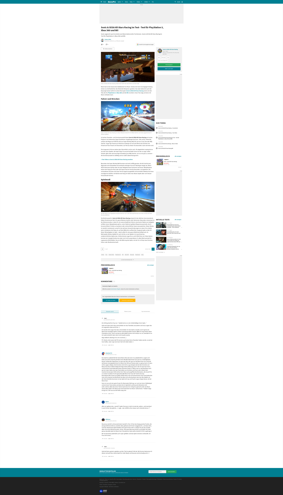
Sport (159, 57)
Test (106, 254)
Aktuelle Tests (163, 220)
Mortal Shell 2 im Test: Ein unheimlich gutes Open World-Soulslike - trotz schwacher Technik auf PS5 (174, 226)
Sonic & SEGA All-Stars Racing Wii (165, 148)
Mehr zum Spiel (169, 68)
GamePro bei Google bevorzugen (146, 44)
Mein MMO (111, 482)
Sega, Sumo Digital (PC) (163, 60)
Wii (127, 93)
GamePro (106, 482)
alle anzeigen (150, 265)
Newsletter (139, 479)
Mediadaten (159, 479)
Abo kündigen (119, 479)
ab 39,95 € (111, 272)
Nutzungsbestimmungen (152, 479)
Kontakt (144, 479)
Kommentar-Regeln (115, 289)
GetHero (116, 482)
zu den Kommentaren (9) (126, 259)
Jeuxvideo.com (122, 482)
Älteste (127, 311)
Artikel (102, 254)
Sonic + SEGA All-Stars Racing (115, 270)
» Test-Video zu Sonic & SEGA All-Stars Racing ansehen (117, 159)
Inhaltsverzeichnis (108, 48)
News (126, 2)
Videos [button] (138, 2)
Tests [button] (131, 2)
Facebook (105, 484)
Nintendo (132, 254)
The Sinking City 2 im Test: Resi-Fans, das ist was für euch (173, 232)
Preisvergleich (108, 265)
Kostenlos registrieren (127, 300)
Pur (153, 2)
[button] (103, 2)
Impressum (101, 479)
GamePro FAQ (113, 479)
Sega (168, 57)
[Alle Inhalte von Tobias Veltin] (102, 40)
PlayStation (137, 254)
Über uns (107, 479)
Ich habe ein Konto (110, 300)
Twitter (100, 484)
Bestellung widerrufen (127, 479)
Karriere (134, 479)
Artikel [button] (146, 2)
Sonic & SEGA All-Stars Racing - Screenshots (168, 128)
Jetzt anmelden (171, 471)
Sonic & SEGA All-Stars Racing (134, 91)
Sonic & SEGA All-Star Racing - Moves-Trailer (168, 143)
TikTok (114, 484)
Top (145, 311)
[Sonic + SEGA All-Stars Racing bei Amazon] (105, 271)
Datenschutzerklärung (167, 479)
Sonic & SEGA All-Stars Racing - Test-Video (167, 133)
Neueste (110, 311)
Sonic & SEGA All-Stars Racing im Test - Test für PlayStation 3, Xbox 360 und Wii (168, 138)
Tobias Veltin (108, 39)
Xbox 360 (119, 93)
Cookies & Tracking (177, 479)
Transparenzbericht (103, 480)
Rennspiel (164, 57)
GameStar (101, 482)
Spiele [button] (119, 2)
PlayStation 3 (112, 93)
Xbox (142, 254)
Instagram (110, 484)
